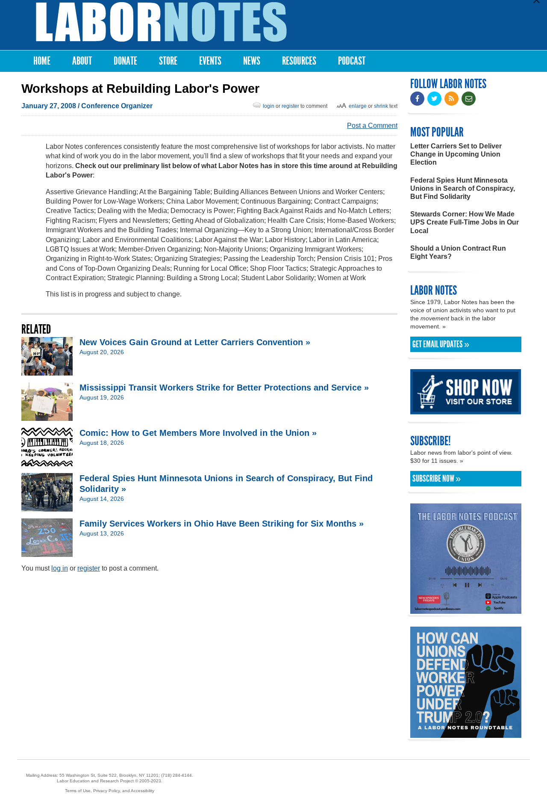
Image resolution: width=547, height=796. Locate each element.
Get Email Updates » (440, 344)
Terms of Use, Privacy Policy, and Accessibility (109, 790)
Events (210, 61)
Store (168, 61)
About (82, 61)
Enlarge (358, 106)
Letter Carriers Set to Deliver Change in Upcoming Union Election (456, 154)
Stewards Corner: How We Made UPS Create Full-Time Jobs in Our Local (464, 222)
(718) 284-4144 (176, 775)
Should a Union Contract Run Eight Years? (458, 252)
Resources (299, 61)
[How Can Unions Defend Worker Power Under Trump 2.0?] (465, 733)
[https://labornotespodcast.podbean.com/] (465, 609)
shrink (381, 106)
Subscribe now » (436, 478)
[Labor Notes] (161, 22)
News (251, 61)
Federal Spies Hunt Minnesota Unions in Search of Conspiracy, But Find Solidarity (462, 188)
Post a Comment (372, 125)
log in (59, 568)
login (268, 106)
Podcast (351, 61)
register (290, 106)
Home (41, 61)
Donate (125, 61)
